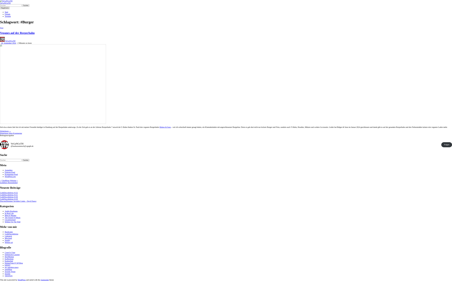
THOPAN (8, 276)
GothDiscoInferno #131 (9, 195)
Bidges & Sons (165, 127)
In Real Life (9, 213)
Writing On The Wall (12, 222)
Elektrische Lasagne (12, 255)
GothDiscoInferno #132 (9, 193)
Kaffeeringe (9, 259)
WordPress (22, 280)
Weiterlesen (5, 131)
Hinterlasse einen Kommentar (11, 133)
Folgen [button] (446, 145)
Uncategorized (10, 220)
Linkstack (8, 236)
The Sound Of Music (12, 218)
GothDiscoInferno (11, 234)
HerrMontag (9, 257)
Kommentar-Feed (11, 174)
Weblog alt (9, 242)
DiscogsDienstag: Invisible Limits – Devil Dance (18, 201)
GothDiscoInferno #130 (9, 197)
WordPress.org (10, 177)
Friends (7, 14)
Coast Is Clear (10, 253)
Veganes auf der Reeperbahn (17, 32)
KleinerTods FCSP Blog (14, 263)
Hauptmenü (5, 8)
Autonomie (44, 280)
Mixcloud (8, 238)
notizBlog (8, 270)
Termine (8, 16)
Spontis (7, 274)
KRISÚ (7, 265)
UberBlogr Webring (9, 181)
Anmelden (8, 170)
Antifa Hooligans (11, 211)
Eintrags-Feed (10, 172)
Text (1, 28)
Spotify (7, 240)
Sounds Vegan (10, 272)
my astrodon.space (11, 267)
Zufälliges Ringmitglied (9, 183)
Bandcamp (9, 232)
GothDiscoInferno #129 (9, 199)
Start (6, 12)
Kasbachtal (9, 261)
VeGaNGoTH (5, 3)
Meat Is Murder (10, 215)
